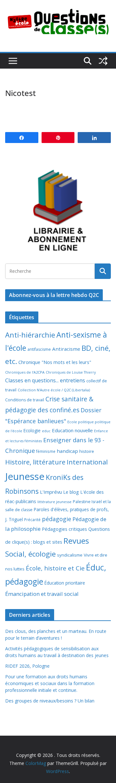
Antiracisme (66, 349)
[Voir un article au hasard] (103, 61)
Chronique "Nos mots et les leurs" (54, 362)
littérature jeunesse (54, 501)
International (87, 461)
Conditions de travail (24, 400)
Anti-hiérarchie (30, 334)
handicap (67, 451)
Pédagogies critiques (64, 529)
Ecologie (32, 430)
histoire (86, 451)
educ (46, 431)
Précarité (32, 519)
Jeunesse (24, 476)
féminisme (45, 451)
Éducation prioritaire (64, 583)
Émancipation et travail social (42, 593)
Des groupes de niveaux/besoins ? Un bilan (49, 701)
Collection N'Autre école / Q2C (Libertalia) (54, 389)
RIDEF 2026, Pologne (27, 666)
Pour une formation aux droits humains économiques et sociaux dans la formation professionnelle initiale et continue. (49, 683)
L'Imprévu (51, 492)
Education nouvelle (72, 430)
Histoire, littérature (35, 461)
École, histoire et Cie (55, 568)
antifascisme (39, 349)
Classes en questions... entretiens (45, 380)
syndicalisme (69, 555)
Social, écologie (30, 554)
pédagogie (56, 519)
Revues (76, 540)
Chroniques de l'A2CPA (24, 372)
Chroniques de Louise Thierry (71, 372)
